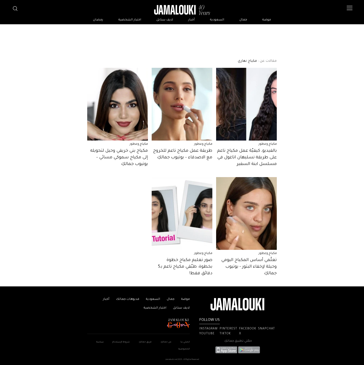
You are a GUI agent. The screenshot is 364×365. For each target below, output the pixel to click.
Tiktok (225, 333)
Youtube (207, 333)
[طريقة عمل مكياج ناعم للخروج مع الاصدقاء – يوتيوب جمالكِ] (182, 104)
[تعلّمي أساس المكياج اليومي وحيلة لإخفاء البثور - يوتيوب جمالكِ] (246, 213)
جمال (243, 20)
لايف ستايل (164, 20)
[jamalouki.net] (182, 10)
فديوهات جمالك (127, 299)
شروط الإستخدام (121, 342)
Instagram (208, 329)
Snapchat (266, 329)
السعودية (217, 20)
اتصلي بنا (185, 342)
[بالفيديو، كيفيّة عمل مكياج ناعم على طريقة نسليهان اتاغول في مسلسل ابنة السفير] (246, 104)
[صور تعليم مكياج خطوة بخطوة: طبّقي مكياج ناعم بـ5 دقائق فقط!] (182, 213)
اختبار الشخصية (129, 20)
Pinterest (228, 329)
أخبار (191, 20)
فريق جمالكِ (145, 342)
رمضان (98, 20)
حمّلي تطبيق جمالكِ (238, 341)
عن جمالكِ (166, 342)
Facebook (247, 329)
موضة (266, 20)
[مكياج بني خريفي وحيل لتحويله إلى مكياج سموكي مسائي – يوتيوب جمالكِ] (117, 104)
